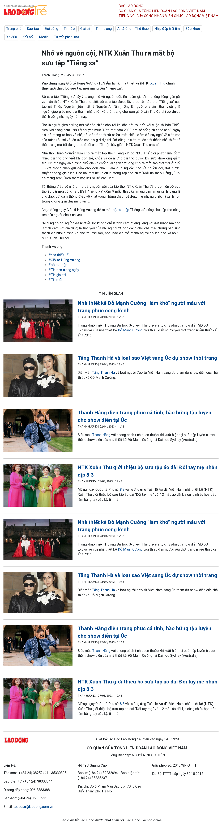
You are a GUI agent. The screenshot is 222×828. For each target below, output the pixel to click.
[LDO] (37, 321)
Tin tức (69, 29)
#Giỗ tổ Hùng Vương (64, 260)
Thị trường (104, 29)
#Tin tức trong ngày (64, 270)
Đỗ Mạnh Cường (130, 330)
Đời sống (51, 29)
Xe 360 (11, 37)
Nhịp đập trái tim (167, 29)
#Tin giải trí (57, 275)
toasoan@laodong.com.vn (33, 807)
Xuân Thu (157, 83)
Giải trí (85, 29)
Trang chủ (13, 29)
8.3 (122, 489)
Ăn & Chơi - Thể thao (133, 29)
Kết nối (28, 37)
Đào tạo (33, 29)
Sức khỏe (192, 29)
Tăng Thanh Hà (103, 372)
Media (43, 37)
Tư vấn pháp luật (66, 37)
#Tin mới (55, 280)
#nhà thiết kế (59, 255)
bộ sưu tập (121, 210)
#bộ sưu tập (58, 265)
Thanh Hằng (101, 435)
